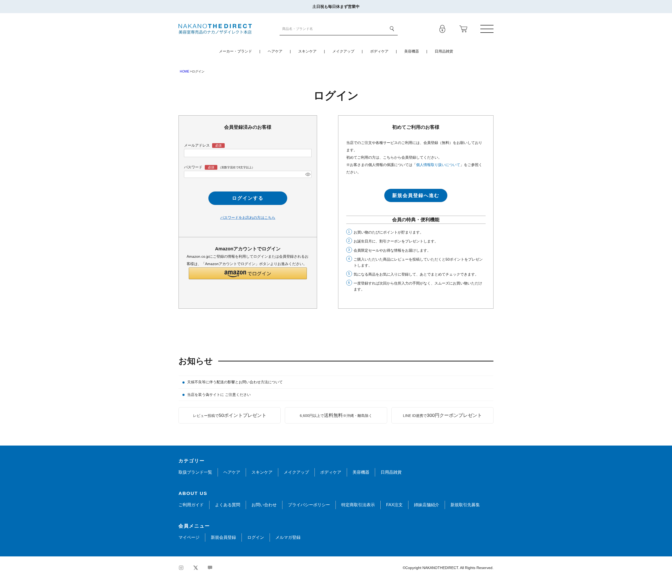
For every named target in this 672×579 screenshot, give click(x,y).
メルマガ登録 (288, 537)
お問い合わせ (264, 505)
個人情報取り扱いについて (438, 165)
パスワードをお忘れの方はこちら (247, 217)
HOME (184, 71)
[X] (195, 567)
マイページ (189, 537)
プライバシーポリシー (309, 505)
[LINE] (210, 567)
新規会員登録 (223, 537)
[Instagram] (181, 567)
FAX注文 (394, 505)
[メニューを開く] (487, 29)
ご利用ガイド (191, 505)
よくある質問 (227, 505)
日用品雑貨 (444, 51)
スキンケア (307, 51)
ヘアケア (275, 51)
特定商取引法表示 (358, 505)
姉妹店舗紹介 (426, 505)
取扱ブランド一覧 (195, 472)
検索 (392, 29)
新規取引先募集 (465, 505)
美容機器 (411, 51)
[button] (248, 273)
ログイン (255, 537)
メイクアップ (343, 51)
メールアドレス (197, 145)
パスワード (193, 167)
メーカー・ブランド (235, 51)
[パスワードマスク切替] (307, 174)
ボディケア (379, 51)
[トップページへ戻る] (215, 29)
